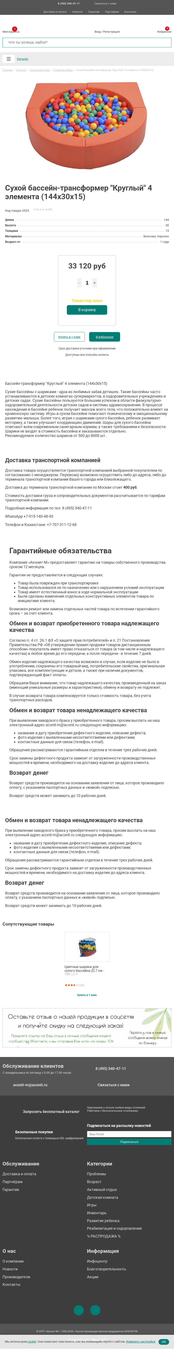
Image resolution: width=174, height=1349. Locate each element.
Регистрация (111, 31)
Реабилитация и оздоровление (114, 1228)
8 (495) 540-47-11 (110, 1069)
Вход (98, 31)
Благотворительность (106, 1269)
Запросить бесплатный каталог (51, 1111)
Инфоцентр (97, 1261)
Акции (92, 1277)
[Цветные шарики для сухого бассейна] (87, 947)
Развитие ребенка (103, 1220)
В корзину (87, 309)
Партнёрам (112, 12)
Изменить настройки (140, 1341)
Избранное (164, 31)
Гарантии (94, 12)
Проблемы (96, 1174)
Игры (92, 1205)
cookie (32, 1341)
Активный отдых (102, 1189)
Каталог (22, 59)
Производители (16, 1277)
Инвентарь (97, 1213)
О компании (13, 1261)
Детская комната (102, 1197)
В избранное (104, 337)
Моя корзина (11, 31)
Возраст (94, 1181)
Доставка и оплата (55, 12)
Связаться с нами (105, 3)
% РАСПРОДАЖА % (104, 1236)
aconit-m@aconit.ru (30, 1085)
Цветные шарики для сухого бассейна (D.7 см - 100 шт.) (84, 970)
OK (164, 1341)
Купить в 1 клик (69, 337)
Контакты (130, 12)
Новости (77, 12)
